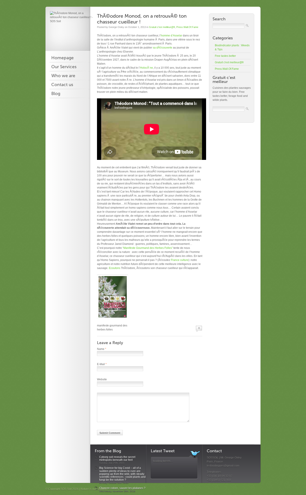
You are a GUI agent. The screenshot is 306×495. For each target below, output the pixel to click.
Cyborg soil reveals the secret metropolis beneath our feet (117, 458)
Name (101, 349)
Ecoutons (114, 268)
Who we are (63, 76)
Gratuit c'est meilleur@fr (162, 27)
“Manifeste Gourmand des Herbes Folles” (148, 248)
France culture (179, 260)
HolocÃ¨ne (146, 67)
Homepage (62, 58)
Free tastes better (225, 55)
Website (102, 379)
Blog (55, 94)
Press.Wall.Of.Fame (187, 27)
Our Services (64, 67)
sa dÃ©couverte (162, 47)
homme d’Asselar (171, 35)
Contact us (62, 85)
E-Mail (102, 364)
